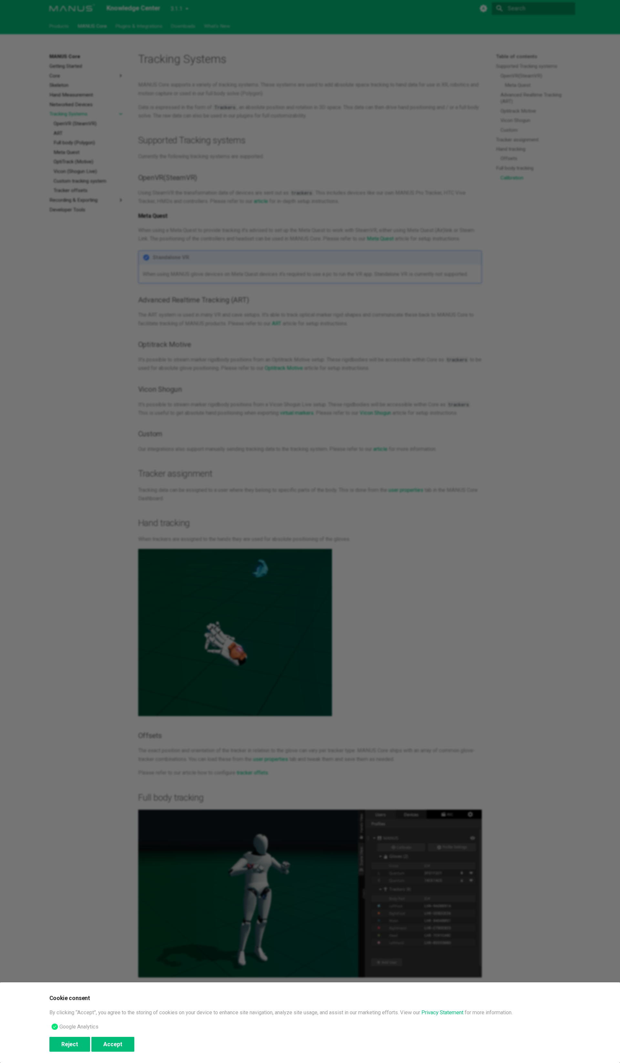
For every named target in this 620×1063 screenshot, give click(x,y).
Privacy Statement (442, 1012)
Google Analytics (78, 1027)
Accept (112, 1044)
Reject (69, 1044)
